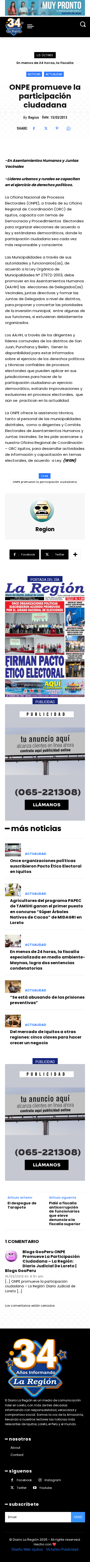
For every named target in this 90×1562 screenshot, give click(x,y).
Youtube (45, 1488)
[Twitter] (45, 128)
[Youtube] (35, 1488)
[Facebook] (34, 128)
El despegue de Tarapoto (22, 1205)
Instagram (52, 1480)
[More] (75, 554)
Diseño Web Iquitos (28, 1549)
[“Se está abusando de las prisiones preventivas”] (13, 986)
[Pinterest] (57, 128)
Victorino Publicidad (62, 1549)
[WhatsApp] (69, 128)
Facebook (24, 1480)
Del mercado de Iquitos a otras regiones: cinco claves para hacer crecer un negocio (46, 1037)
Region (33, 117)
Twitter (21, 1488)
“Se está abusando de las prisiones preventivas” (47, 1000)
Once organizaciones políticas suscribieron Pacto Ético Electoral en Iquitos (46, 866)
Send (78, 1517)
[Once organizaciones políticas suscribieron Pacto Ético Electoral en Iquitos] (13, 849)
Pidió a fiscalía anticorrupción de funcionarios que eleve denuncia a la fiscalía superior (64, 1213)
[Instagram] (40, 1480)
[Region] (45, 510)
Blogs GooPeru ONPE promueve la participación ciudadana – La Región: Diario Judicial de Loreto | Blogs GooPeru (42, 1261)
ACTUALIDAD (54, 74)
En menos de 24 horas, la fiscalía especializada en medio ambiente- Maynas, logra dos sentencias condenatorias (47, 960)
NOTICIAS (34, 74)
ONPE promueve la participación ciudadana (45, 482)
